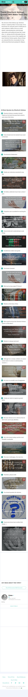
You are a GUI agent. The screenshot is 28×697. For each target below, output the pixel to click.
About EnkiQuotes (21, 677)
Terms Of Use (11, 677)
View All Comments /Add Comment (14, 587)
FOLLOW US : (6, 683)
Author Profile (13, 606)
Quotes (4, 18)
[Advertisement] (14, 58)
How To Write (14, 680)
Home (4, 677)
